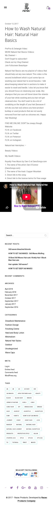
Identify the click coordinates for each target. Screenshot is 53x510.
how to (16, 415)
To (7, 442)
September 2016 (11, 307)
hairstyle (27, 411)
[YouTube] (35, 488)
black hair (19, 398)
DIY (19, 406)
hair (8, 411)
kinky (19, 420)
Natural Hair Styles (13, 341)
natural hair (30, 424)
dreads (39, 406)
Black (9, 398)
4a (7, 389)
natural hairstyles (33, 429)
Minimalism (10, 337)
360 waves (10, 393)
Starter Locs (11, 438)
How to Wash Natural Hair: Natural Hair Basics (25, 34)
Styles (30, 438)
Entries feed (9, 369)
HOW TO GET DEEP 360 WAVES (20, 269)
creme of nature (12, 402)
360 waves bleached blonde (19, 249)
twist (25, 442)
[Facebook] (17, 488)
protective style (23, 433)
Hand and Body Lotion (14, 333)
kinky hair (28, 420)
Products (10, 433)
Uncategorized (11, 348)
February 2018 (10, 292)
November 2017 (11, 295)
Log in (7, 366)
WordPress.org (10, 376)
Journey (9, 420)
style (22, 438)
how (8, 415)
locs (38, 420)
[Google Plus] (23, 488)
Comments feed (11, 372)
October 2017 (10, 298)
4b (13, 389)
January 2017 (10, 304)
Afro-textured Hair (24, 393)
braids (29, 398)
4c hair (26, 389)
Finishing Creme (12, 329)
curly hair (10, 406)
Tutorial (15, 442)
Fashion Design (12, 325)
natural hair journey (14, 429)
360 (35, 389)
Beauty (38, 393)
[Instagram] (41, 488)
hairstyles (39, 411)
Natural (19, 424)
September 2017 (11, 301)
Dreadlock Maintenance (15, 321)
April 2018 (9, 289)
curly (33, 402)
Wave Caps (10, 352)
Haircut (16, 411)
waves (33, 442)
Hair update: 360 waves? (18, 264)
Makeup (9, 424)
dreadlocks (29, 406)
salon (36, 433)
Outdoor (8, 345)
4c (19, 389)
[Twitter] (11, 488)
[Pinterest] (29, 488)
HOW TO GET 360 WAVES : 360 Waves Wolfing (26, 253)
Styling (40, 438)
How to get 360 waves (30, 415)
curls (24, 402)
